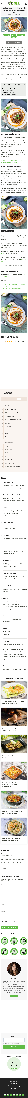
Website (3, 918)
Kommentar (4, 884)
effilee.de (3, 253)
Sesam (6, 433)
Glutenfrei (13, 35)
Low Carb (22, 35)
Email (5, 1038)
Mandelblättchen (17, 466)
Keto (18, 35)
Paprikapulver (10, 416)
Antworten (4, 868)
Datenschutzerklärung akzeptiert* (12, 1043)
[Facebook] (5, 1095)
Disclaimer (14, 1088)
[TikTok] (11, 1095)
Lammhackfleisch (11, 409)
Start (9, 14)
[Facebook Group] (17, 1095)
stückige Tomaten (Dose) (14, 413)
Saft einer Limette (9, 463)
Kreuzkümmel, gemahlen (15, 419)
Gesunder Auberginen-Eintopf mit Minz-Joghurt (15, 290)
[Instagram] (8, 1095)
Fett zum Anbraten (9, 437)
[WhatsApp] (23, 1095)
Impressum (14, 1083)
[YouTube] (14, 1095)
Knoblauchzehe (10, 430)
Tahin (10, 449)
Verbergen (22, 84)
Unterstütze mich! (14, 1081)
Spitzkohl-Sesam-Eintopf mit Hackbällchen (13, 288)
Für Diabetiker (6, 35)
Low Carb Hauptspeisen (15, 14)
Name (3, 904)
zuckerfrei (14, 37)
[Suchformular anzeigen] (2, 3)
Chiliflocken (8, 426)
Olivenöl (9, 460)
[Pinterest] (20, 1095)
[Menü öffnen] (26, 3)
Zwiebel (8, 423)
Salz (6, 456)
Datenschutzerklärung (14, 1086)
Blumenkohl (20, 446)
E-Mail (3, 911)
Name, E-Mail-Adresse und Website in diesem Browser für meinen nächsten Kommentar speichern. (14, 922)
